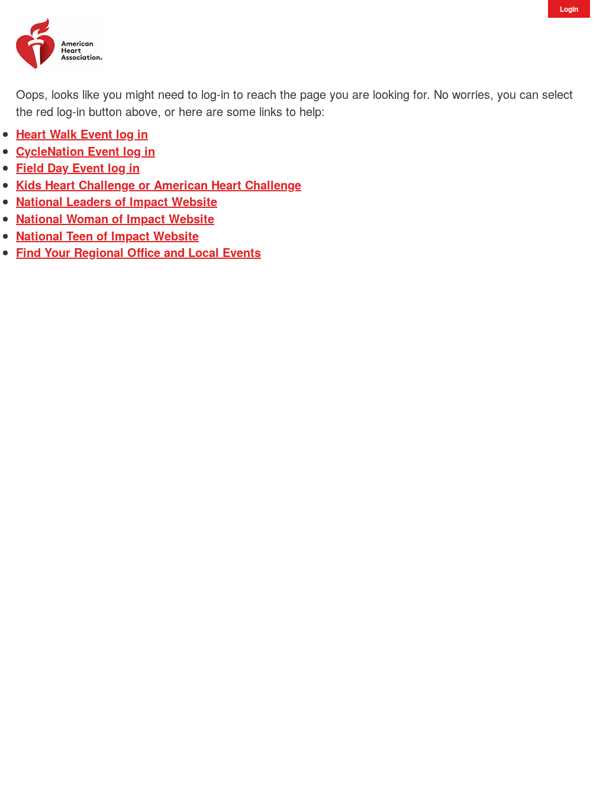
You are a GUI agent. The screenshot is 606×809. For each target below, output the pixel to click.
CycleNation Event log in (85, 150)
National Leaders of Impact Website (116, 201)
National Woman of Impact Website (115, 218)
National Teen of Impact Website (107, 235)
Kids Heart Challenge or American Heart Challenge (158, 184)
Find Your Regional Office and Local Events (138, 252)
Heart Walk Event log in (82, 133)
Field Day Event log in (78, 167)
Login (569, 9)
